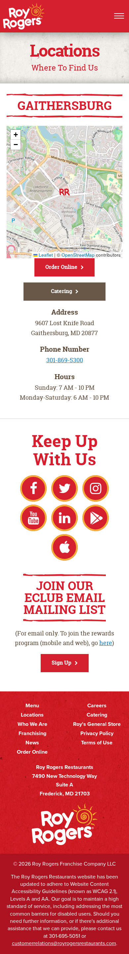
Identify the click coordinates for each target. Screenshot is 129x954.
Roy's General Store (97, 724)
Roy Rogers (24, 16)
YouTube (33, 518)
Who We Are (32, 724)
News (32, 742)
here (105, 643)
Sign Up (61, 662)
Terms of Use (96, 742)
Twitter (64, 488)
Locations (32, 715)
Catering (61, 291)
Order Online (61, 267)
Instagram (95, 488)
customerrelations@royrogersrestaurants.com (64, 943)
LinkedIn (64, 518)
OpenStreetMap (78, 255)
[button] (64, 192)
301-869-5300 (64, 360)
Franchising (32, 733)
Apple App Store (64, 547)
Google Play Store (95, 518)
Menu (32, 705)
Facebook (33, 488)
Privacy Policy (96, 733)
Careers (97, 705)
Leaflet (45, 255)
